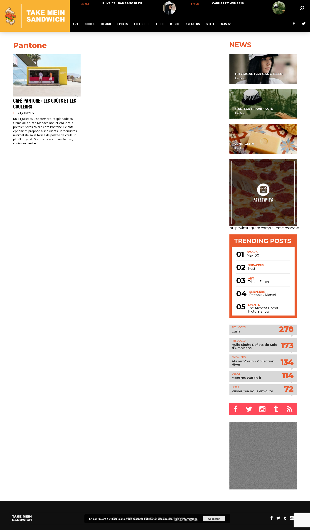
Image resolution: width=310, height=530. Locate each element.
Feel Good (142, 23)
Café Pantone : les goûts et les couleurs (44, 103)
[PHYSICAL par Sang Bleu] (169, 7)
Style (85, 3)
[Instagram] (263, 409)
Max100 (253, 255)
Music (174, 23)
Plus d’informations (185, 518)
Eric (242, 78)
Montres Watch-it (246, 377)
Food (160, 23)
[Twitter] (249, 409)
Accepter (214, 519)
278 (286, 329)
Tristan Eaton (258, 282)
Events (122, 23)
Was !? (226, 23)
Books (89, 23)
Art (75, 23)
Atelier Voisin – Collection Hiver (253, 363)
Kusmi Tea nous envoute (252, 391)
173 (287, 345)
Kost (251, 268)
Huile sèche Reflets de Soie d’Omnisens (254, 346)
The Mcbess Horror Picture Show (263, 309)
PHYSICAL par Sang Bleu (122, 3)
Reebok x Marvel (262, 295)
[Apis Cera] (263, 139)
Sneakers (193, 23)
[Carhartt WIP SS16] (278, 7)
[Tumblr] (276, 409)
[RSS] (290, 409)
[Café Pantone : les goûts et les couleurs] (47, 75)
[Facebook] (236, 409)
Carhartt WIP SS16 (228, 3)
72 (288, 389)
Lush (236, 331)
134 (286, 362)
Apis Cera (244, 144)
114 (287, 375)
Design (106, 23)
